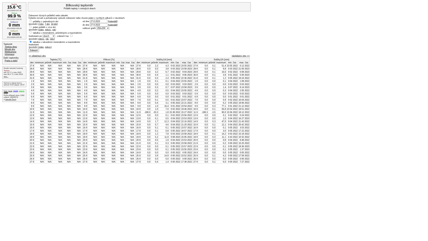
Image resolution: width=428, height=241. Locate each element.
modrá (15, 91)
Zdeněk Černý (10, 99)
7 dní (47, 24)
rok (53, 29)
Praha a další (11, 60)
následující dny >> (241, 56)
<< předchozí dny (37, 56)
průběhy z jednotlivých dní (45, 21)
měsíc (48, 29)
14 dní (54, 24)
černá (6, 93)
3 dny (40, 24)
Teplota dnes (11, 47)
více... (6, 76)
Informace (9, 54)
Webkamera (10, 52)
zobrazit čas (63, 36)
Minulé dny (10, 49)
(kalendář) (113, 21)
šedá (10, 91)
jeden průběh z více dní (44, 27)
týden (41, 29)
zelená (21, 91)
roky (52, 39)
